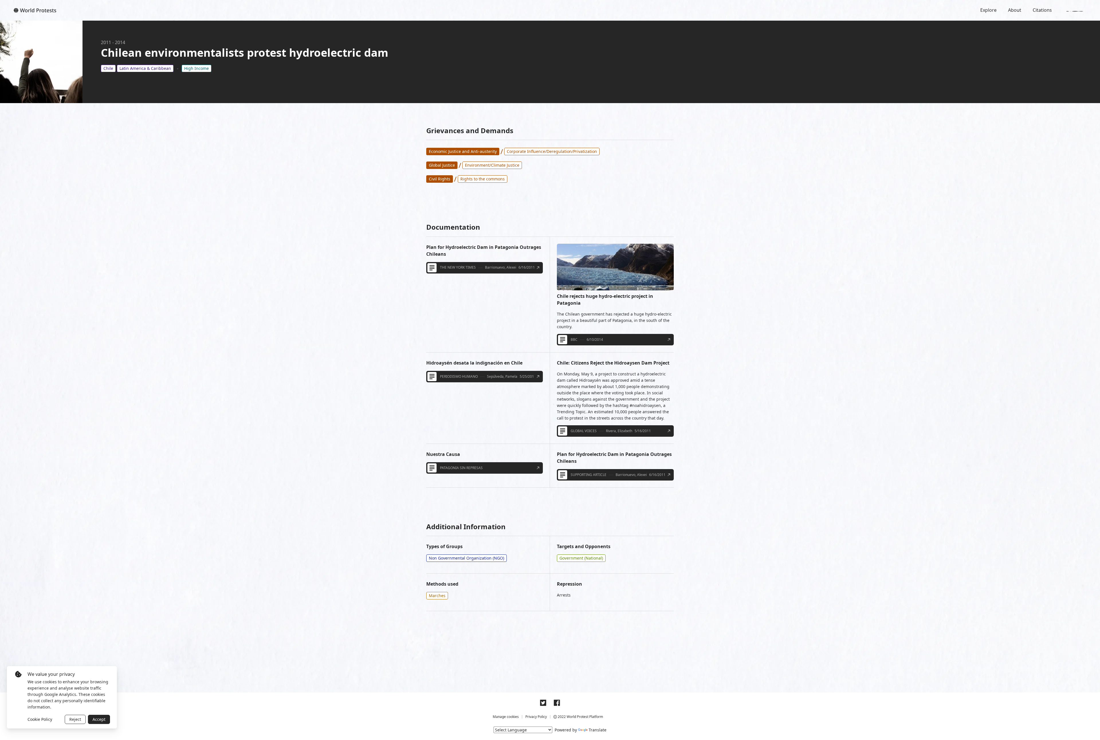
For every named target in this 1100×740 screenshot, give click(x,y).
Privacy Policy (536, 716)
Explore (988, 10)
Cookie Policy (40, 719)
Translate (597, 730)
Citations (1042, 10)
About (1014, 10)
